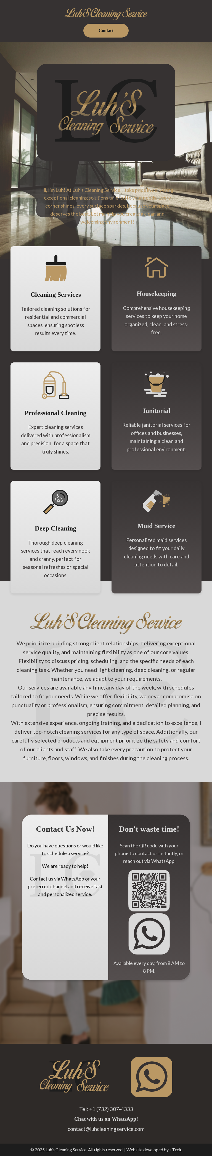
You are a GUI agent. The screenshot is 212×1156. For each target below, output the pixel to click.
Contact (106, 30)
